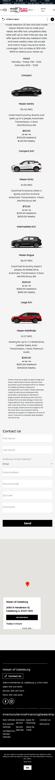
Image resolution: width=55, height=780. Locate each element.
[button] (27, 584)
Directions (44, 724)
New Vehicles (9, 719)
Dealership (47, 714)
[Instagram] (11, 701)
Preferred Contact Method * (17, 459)
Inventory (9, 714)
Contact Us (14, 676)
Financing (33, 714)
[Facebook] (5, 701)
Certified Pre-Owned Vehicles (9, 734)
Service (21, 714)
